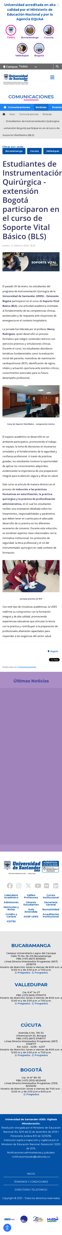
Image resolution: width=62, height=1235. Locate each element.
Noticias (41, 107)
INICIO (31, 1173)
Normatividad (50, 909)
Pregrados (24, 972)
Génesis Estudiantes (31, 903)
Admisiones (11, 902)
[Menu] (52, 77)
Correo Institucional (51, 896)
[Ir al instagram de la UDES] (17, 886)
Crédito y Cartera (11, 915)
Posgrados (41, 972)
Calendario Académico (11, 896)
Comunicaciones (18, 107)
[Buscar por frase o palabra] (57, 66)
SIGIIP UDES (31, 916)
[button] (7, 1228)
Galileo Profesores (31, 896)
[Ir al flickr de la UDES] (45, 886)
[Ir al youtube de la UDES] (35, 886)
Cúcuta (34, 151)
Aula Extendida (31, 910)
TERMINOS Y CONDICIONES (31, 1181)
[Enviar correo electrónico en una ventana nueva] (31, 1156)
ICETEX (11, 921)
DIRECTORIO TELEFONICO (31, 1189)
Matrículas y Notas (11, 908)
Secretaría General (50, 903)
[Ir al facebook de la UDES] (8, 886)
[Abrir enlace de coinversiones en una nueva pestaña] (38, 1219)
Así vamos (11, 836)
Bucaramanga (13, 151)
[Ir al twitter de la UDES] (26, 886)
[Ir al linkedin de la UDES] (54, 886)
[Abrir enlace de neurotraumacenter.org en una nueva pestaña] (9, 1219)
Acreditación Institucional (51, 915)
